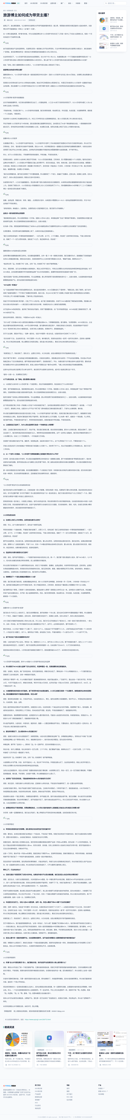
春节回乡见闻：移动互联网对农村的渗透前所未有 (48, 1054)
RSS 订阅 (69, 1097)
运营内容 (53, 3)
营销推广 (38, 1100)
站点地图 (69, 1100)
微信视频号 (72, 1050)
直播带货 (8, 1050)
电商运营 (38, 1108)
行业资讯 (38, 1105)
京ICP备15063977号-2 (65, 1117)
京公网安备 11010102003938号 (83, 1117)
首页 (26, 3)
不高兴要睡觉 (43, 1065)
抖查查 (78, 3)
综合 (69, 3)
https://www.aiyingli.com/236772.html (38, 1019)
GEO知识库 (33, 3)
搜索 (68, 1091)
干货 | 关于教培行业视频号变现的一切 (80, 1054)
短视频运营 (10, 10)
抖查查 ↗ (101, 1088)
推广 (62, 3)
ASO (36, 1103)
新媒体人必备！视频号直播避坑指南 (111, 1054)
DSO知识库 (44, 3)
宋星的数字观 (74, 1065)
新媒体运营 (38, 1097)
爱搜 (86, 3)
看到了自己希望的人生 (14, 1065)
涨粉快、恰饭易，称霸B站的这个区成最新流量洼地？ (17, 1054)
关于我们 (69, 1094)
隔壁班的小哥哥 (106, 1065)
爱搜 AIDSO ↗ (103, 1091)
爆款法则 (10, 20)
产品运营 (38, 1094)
